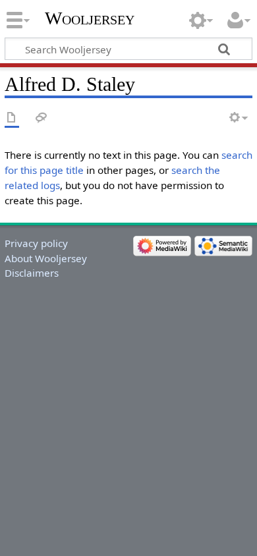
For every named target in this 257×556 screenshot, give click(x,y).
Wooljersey (89, 18)
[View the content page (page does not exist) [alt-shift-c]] (12, 118)
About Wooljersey (46, 258)
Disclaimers (32, 272)
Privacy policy (36, 243)
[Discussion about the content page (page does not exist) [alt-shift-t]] (41, 118)
